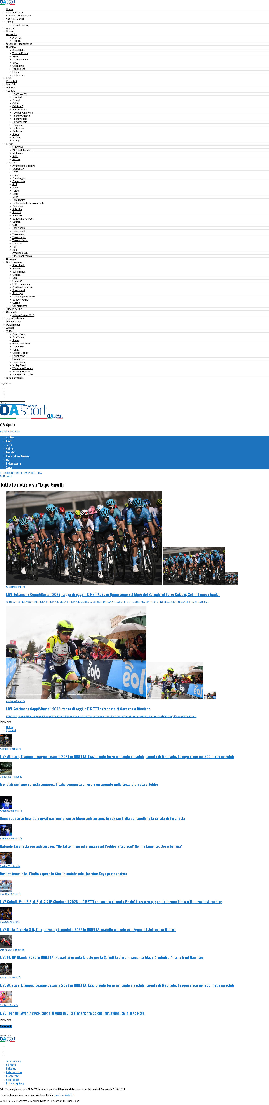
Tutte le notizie (14, 309)
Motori (9, 143)
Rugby (15, 134)
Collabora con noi (14, 1072)
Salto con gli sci (21, 284)
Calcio (15, 103)
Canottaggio (19, 178)
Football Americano (22, 112)
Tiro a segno (19, 237)
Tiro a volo (18, 234)
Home (9, 9)
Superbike (18, 147)
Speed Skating (20, 299)
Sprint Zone (18, 355)
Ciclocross (18, 75)
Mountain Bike (20, 59)
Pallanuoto (18, 131)
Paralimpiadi (19, 200)
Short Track (18, 265)
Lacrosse (17, 125)
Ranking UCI (19, 68)
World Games (13, 321)
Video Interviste (21, 371)
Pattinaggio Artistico (23, 296)
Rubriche (17, 209)
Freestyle (17, 293)
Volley (15, 140)
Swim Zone (18, 359)
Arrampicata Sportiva (23, 165)
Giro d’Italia (18, 50)
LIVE (8, 78)
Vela (14, 249)
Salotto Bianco (20, 352)
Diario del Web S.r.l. (64, 1095)
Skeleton (17, 281)
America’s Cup (20, 252)
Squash (16, 221)
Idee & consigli (14, 377)
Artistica (16, 37)
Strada (15, 72)
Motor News (19, 346)
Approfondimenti (15, 318)
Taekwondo (18, 228)
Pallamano (18, 128)
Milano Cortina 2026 (23, 315)
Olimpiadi (11, 312)
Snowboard (18, 290)
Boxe (15, 172)
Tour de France (20, 53)
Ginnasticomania (21, 343)
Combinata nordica (22, 287)
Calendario (18, 65)
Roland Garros (20, 25)
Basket (16, 100)
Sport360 (11, 162)
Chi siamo (11, 1065)
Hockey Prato (19, 121)
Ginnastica (11, 34)
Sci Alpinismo (19, 305)
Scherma (17, 215)
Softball (16, 137)
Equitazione (18, 181)
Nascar (16, 159)
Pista (15, 56)
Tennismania (19, 362)
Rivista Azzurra (14, 12)
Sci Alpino (11, 259)
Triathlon (17, 243)
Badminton (18, 168)
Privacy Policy (12, 1076)
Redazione (11, 1068)
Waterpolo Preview (22, 368)
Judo (15, 187)
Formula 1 (11, 81)
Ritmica (16, 40)
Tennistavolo (19, 231)
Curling (16, 302)
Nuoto (9, 31)
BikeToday (18, 337)
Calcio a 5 (17, 106)
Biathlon (16, 268)
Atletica (10, 28)
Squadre (10, 90)
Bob (14, 277)
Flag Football (19, 109)
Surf (14, 224)
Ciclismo (11, 47)
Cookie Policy (12, 1080)
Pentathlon (18, 206)
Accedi (10, 327)
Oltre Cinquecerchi (22, 256)
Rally (15, 156)
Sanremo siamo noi (22, 374)
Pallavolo (11, 87)
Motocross (18, 153)
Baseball (17, 97)
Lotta (15, 193)
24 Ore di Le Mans (22, 150)
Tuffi (14, 246)
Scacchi (16, 212)
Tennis (9, 21)
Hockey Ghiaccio (21, 115)
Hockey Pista (19, 118)
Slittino (16, 274)
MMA (15, 196)
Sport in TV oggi (15, 18)
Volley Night (19, 365)
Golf (14, 184)
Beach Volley (19, 94)
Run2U (15, 349)
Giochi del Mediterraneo (19, 15)
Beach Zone (18, 334)
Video (9, 330)
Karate (15, 190)
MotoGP (10, 84)
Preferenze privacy (15, 1083)
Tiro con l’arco (20, 240)
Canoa (15, 175)
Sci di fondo (19, 271)
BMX (15, 62)
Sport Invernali (14, 262)
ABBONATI (14, 431)
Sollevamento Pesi (22, 218)
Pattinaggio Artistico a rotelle (28, 203)
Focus (15, 340)
